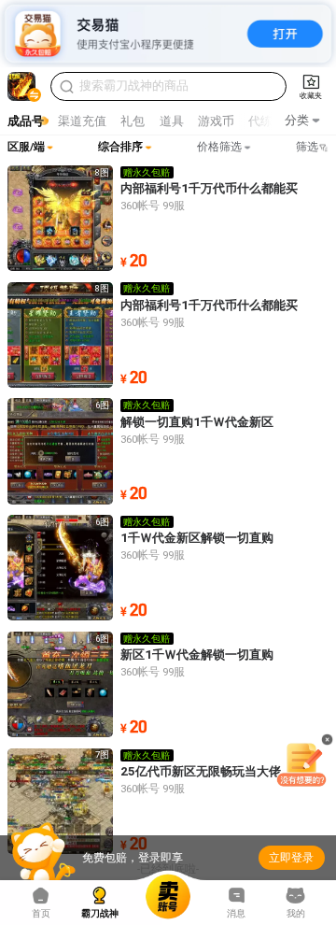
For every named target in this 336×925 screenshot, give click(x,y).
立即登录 (291, 857)
